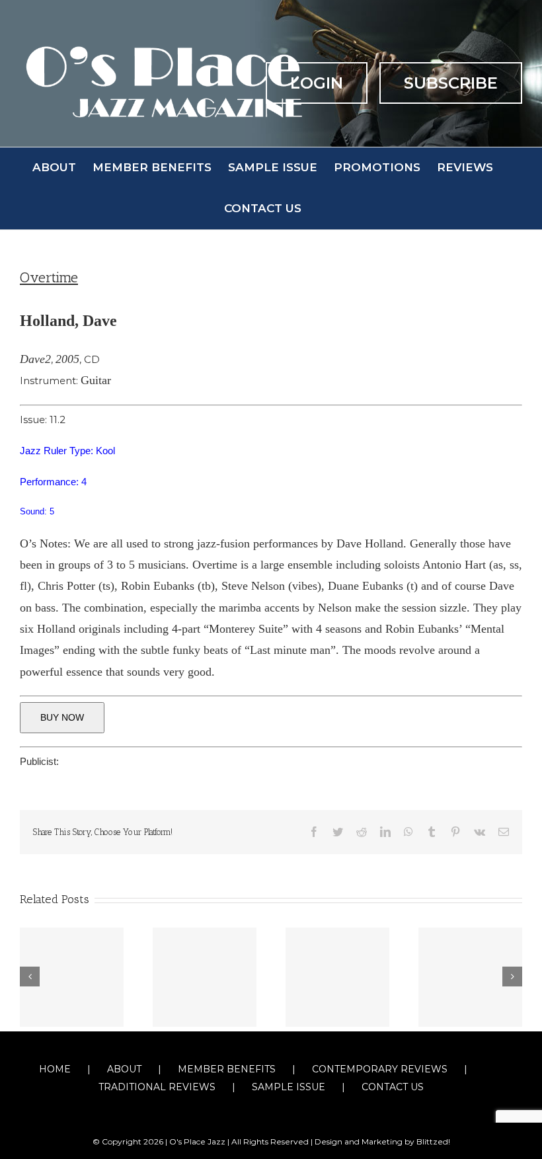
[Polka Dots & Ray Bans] (337, 977)
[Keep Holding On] (204, 977)
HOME (55, 1069)
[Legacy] (72, 977)
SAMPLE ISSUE (288, 1087)
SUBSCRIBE (451, 83)
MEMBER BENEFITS (227, 1069)
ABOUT (124, 1069)
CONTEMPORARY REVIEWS (379, 1069)
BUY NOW (62, 717)
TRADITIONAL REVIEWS (156, 1087)
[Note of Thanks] (470, 977)
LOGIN (316, 83)
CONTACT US (393, 1087)
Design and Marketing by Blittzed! (382, 1141)
